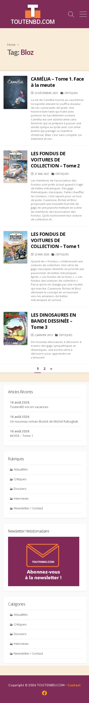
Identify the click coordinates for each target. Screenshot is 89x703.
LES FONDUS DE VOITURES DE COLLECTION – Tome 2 (55, 159)
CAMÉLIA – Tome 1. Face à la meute (57, 82)
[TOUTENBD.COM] (33, 10)
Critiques (71, 93)
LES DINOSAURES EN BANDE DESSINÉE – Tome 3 (53, 321)
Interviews (21, 498)
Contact (74, 685)
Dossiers (20, 488)
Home (11, 44)
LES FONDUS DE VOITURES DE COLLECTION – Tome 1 (55, 240)
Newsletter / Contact (28, 508)
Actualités (21, 469)
